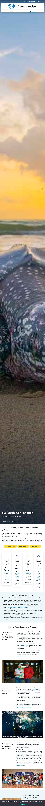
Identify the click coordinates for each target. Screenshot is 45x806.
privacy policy (23, 802)
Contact (39, 1)
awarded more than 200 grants (32, 696)
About (27, 1)
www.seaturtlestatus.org (21, 656)
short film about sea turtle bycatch (21, 603)
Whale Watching (24, 11)
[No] (43, 803)
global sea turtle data (21, 640)
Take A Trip (16, 11)
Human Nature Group (20, 754)
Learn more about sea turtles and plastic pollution (18, 607)
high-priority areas (36, 689)
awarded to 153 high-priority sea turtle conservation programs (6, 575)
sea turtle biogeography (28, 573)
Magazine (33, 1)
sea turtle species (12, 535)
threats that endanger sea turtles (25, 743)
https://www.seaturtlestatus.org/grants (24, 707)
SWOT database (34, 644)
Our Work (11, 11)
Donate (33, 11)
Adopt (30, 11)
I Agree (23, 804)
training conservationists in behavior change (38, 576)
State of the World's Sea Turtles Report (17, 575)
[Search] (36, 11)
